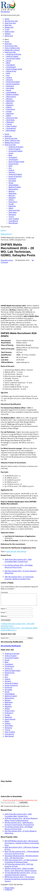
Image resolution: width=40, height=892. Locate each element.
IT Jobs (7, 29)
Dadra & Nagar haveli (16, 162)
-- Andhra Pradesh (11, 56)
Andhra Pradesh (14, 149)
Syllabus (8, 34)
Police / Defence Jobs (12, 48)
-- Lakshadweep (10, 92)
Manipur (12, 191)
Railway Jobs (9, 27)
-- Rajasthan (9, 113)
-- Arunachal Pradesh (12, 58)
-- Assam (8, 61)
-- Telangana (9, 122)
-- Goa (7, 75)
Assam (11, 153)
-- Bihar (7, 63)
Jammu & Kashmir (15, 176)
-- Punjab (8, 111)
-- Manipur (9, 99)
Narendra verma (7, 260)
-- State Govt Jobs (11, 118)
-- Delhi (7, 73)
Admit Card (9, 36)
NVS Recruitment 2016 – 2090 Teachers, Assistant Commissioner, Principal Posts (19, 823)
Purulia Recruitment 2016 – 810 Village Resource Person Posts (19, 566)
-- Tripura (8, 124)
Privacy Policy (10, 711)
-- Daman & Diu (10, 71)
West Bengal (13, 223)
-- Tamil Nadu (10, 120)
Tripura (11, 217)
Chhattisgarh (13, 159)
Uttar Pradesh (14, 219)
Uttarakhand (13, 221)
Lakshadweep (13, 185)
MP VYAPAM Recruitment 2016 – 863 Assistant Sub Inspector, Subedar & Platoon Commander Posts (22, 843)
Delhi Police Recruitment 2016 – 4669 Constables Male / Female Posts (18, 560)
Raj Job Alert (5, 12)
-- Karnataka (9, 88)
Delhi (10, 166)
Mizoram (12, 195)
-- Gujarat (8, 77)
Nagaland (12, 198)
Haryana (12, 172)
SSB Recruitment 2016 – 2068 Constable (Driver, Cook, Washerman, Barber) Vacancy (21, 869)
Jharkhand (12, 178)
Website (4, 616)
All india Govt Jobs (11, 21)
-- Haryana (9, 80)
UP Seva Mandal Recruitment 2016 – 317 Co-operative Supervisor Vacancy (21, 874)
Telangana (12, 214)
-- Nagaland (9, 105)
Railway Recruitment (12, 50)
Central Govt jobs (11, 46)
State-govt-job (6, 234)
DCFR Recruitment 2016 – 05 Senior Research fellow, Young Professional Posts (21, 819)
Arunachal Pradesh (16, 151)
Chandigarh (13, 157)
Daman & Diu (13, 164)
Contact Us (9, 668)
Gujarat (11, 170)
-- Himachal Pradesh (12, 82)
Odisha (11, 200)
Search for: (5, 638)
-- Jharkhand (9, 86)
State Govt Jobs (10, 23)
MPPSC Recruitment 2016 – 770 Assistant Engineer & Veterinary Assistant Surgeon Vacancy (19, 879)
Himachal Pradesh (15, 174)
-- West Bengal (10, 130)
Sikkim (11, 208)
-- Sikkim (8, 116)
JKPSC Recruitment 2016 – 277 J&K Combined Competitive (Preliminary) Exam (21, 861)
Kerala (11, 183)
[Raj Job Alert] (8, 10)
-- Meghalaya (9, 101)
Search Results (10, 719)
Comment (4, 592)
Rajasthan (12, 206)
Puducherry (13, 202)
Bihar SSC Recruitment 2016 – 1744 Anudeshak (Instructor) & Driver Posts (22, 852)
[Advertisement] (20, 283)
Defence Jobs (9, 31)
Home (7, 19)
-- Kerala (8, 90)
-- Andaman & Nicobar (13, 54)
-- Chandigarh (10, 65)
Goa (10, 168)
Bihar (10, 155)
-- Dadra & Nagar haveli (13, 69)
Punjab (11, 204)
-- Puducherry (10, 109)
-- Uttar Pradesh (11, 126)
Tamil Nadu (13, 212)
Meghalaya (12, 193)
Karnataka (12, 181)
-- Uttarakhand (10, 128)
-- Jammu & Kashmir (12, 84)
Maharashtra (13, 189)
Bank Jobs (8, 25)
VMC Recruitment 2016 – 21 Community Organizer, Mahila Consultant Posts (19, 578)
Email (3, 612)
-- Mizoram (9, 103)
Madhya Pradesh (15, 187)
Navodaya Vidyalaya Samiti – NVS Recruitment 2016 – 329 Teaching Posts (21, 857)
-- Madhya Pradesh (12, 94)
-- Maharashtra (10, 97)
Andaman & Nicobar (16, 147)
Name (3, 609)
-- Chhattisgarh (10, 67)
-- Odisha (8, 107)
